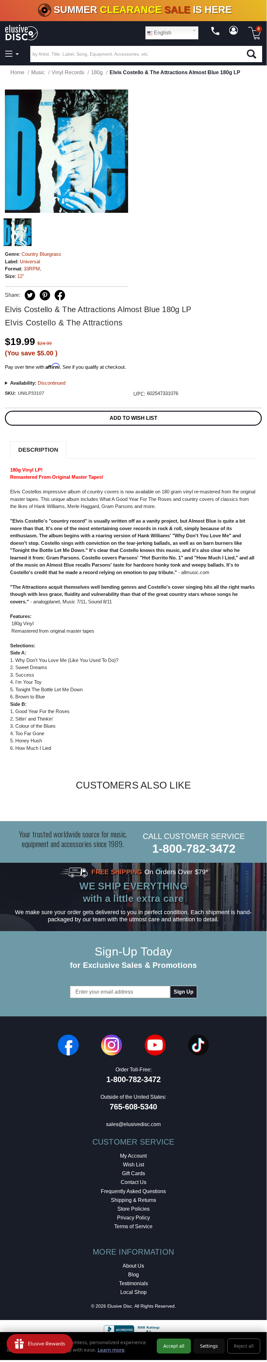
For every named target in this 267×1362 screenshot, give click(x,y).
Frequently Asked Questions (133, 1191)
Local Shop (133, 1292)
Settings (209, 1346)
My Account (133, 1156)
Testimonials (133, 1283)
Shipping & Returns (133, 1200)
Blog (133, 1274)
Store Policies (133, 1209)
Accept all (173, 1346)
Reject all (244, 1346)
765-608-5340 (133, 1106)
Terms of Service (133, 1226)
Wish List (133, 1164)
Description (38, 450)
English (162, 32)
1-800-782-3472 (193, 848)
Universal (30, 261)
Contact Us (133, 1182)
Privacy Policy (133, 1217)
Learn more (111, 1349)
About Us (133, 1266)
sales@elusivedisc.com (133, 1124)
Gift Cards (133, 1173)
